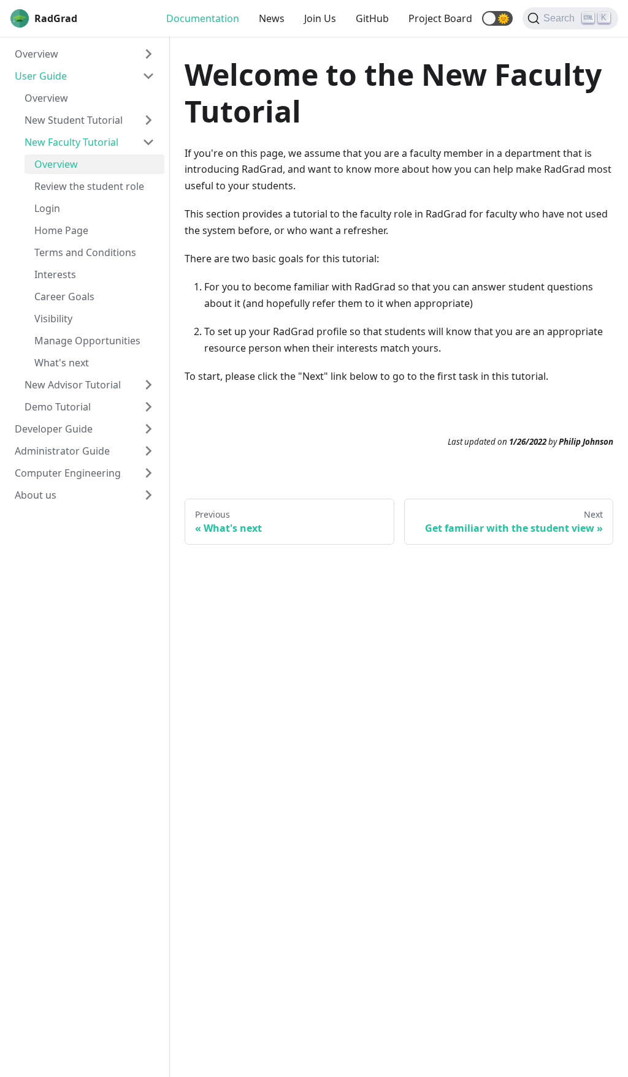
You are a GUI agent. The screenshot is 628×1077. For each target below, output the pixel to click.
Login (47, 208)
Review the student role (89, 186)
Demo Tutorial (58, 407)
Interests (55, 274)
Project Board (440, 18)
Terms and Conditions (85, 252)
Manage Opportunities (87, 340)
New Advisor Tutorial (73, 384)
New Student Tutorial (74, 120)
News (272, 18)
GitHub (372, 18)
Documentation (202, 18)
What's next (61, 362)
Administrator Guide (62, 451)
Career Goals (64, 296)
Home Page (61, 230)
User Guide (41, 76)
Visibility (53, 318)
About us (35, 495)
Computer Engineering (68, 473)
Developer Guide (54, 429)
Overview (36, 54)
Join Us (320, 18)
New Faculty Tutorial (71, 142)
